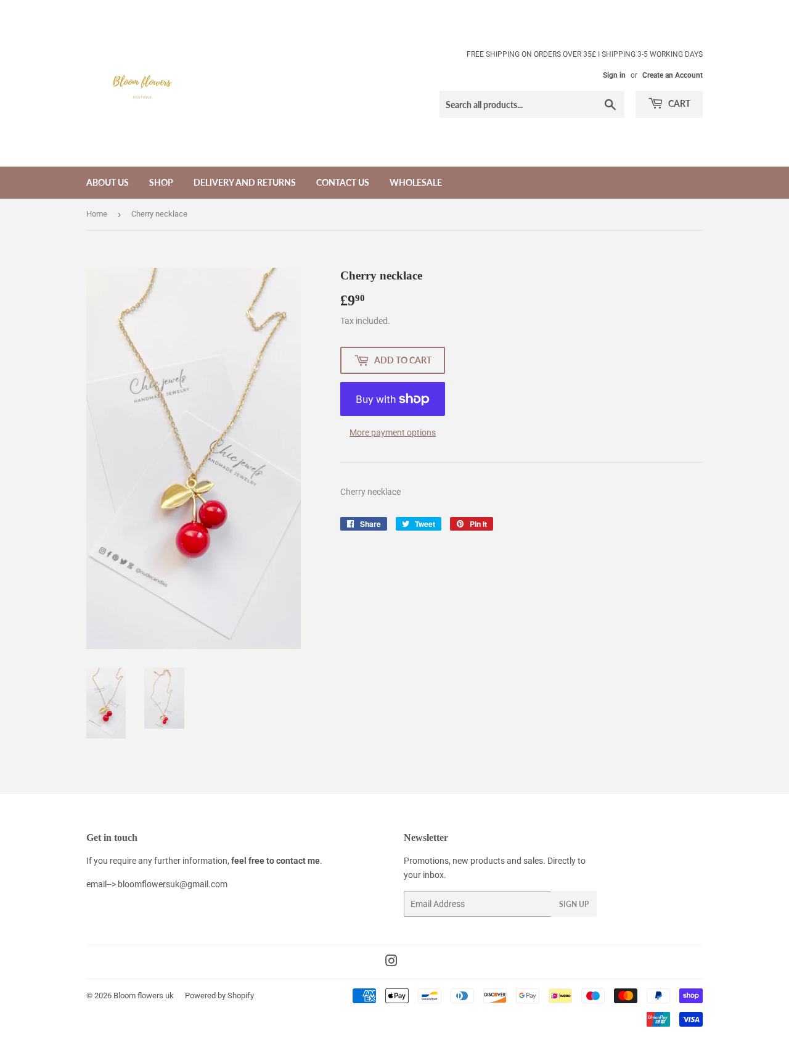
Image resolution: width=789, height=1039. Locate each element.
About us (107, 182)
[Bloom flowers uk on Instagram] (391, 962)
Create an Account (672, 75)
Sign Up (574, 904)
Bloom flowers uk (143, 995)
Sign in (614, 75)
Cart (678, 103)
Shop (161, 182)
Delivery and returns (245, 182)
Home (96, 213)
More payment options (393, 432)
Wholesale (416, 182)
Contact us (342, 182)
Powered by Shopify (219, 995)
